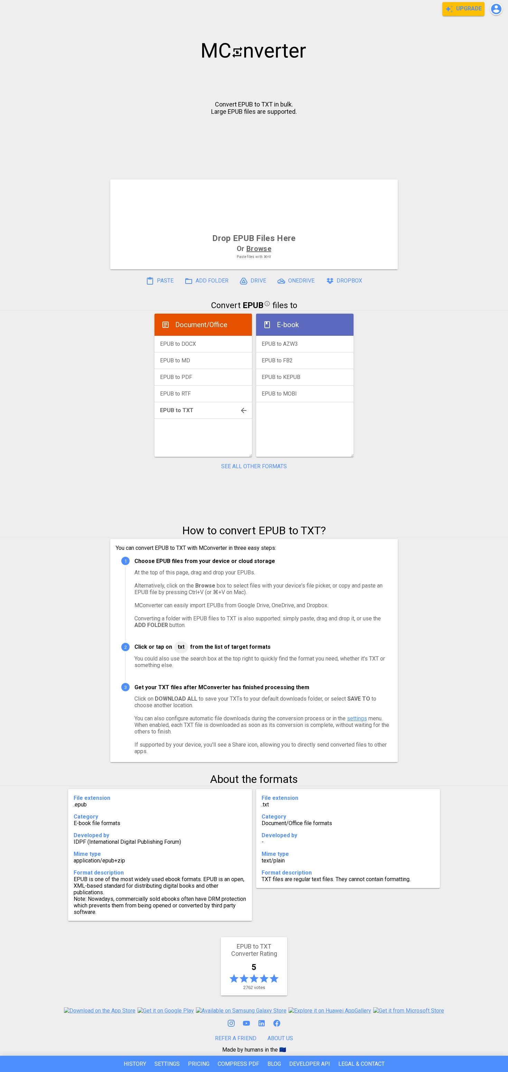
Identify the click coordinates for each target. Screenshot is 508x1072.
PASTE (164, 281)
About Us (280, 1038)
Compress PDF (238, 1064)
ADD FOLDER (211, 281)
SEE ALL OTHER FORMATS (254, 466)
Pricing (198, 1064)
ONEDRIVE (300, 281)
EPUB (253, 305)
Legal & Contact (361, 1064)
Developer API (309, 1064)
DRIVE (257, 281)
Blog (274, 1064)
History (135, 1064)
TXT (181, 647)
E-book (288, 325)
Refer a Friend (235, 1038)
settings (357, 718)
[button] (496, 9)
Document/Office (201, 325)
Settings (167, 1064)
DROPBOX (348, 281)
